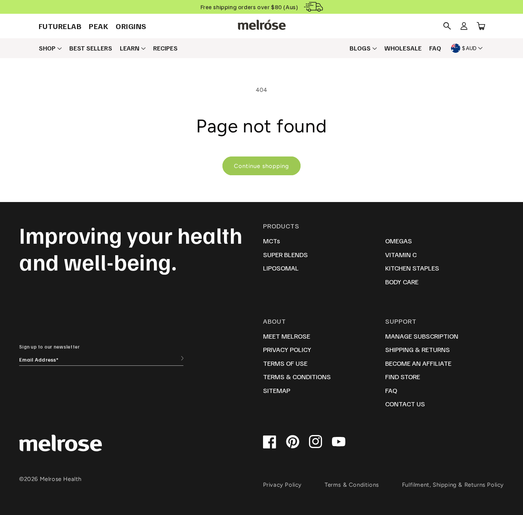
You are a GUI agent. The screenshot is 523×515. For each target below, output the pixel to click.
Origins (131, 26)
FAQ (435, 48)
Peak (98, 26)
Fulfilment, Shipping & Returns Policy (453, 484)
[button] (447, 26)
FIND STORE (402, 376)
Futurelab (60, 26)
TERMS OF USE (285, 363)
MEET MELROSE (286, 336)
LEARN (129, 48)
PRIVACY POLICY (287, 349)
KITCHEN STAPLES (412, 268)
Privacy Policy (282, 484)
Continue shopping (261, 166)
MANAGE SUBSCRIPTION (421, 336)
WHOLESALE (403, 48)
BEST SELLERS (90, 48)
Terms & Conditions (352, 484)
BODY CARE (401, 281)
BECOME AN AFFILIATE (418, 363)
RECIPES (165, 48)
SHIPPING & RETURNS (417, 349)
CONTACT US (405, 403)
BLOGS (360, 48)
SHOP (47, 48)
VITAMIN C (401, 254)
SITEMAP (276, 390)
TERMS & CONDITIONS (297, 376)
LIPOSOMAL (281, 268)
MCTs (271, 240)
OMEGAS (398, 240)
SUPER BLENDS (285, 254)
